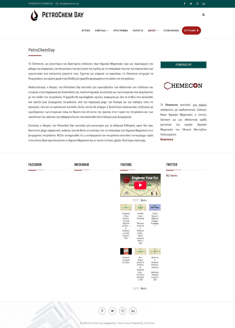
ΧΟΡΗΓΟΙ (138, 30)
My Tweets (171, 175)
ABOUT (152, 30)
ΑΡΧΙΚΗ (86, 30)
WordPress (149, 323)
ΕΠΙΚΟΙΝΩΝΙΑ (171, 30)
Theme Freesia (123, 323)
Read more (166, 139)
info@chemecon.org (69, 3)
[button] (144, 200)
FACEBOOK (35, 164)
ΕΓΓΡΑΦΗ (190, 30)
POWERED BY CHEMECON (40, 3)
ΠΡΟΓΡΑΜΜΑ (120, 30)
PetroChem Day (63, 14)
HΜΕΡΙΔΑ (100, 30)
